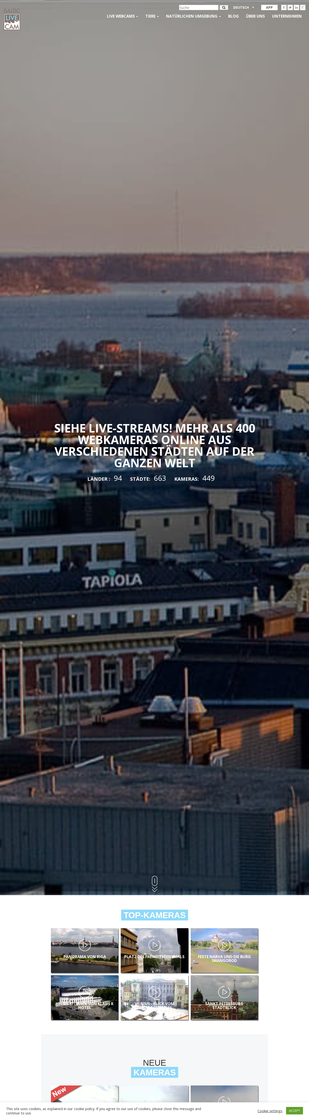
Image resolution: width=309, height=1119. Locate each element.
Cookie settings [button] (270, 1111)
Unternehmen (287, 16)
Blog (233, 16)
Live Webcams (121, 16)
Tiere (150, 16)
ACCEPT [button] (294, 1110)
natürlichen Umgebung (192, 16)
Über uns (255, 16)
